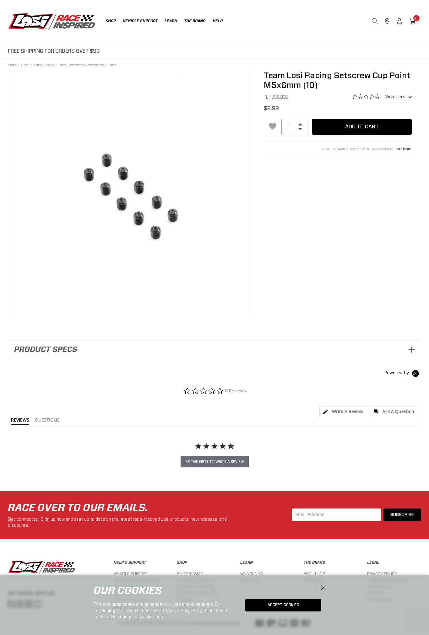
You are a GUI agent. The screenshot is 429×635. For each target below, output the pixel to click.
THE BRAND (314, 562)
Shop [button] (111, 21)
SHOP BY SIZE (190, 573)
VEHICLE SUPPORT (131, 573)
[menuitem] (114, 22)
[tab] (343, 411)
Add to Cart (362, 126)
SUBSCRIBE (402, 515)
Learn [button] (171, 21)
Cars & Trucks (44, 65)
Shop (25, 65)
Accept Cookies (283, 605)
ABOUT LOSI (315, 573)
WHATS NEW (251, 573)
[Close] (323, 588)
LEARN (246, 562)
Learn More (402, 149)
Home (12, 65)
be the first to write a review (214, 461)
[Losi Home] (52, 22)
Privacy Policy (382, 573)
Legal (373, 562)
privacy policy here (147, 616)
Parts (112, 65)
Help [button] (218, 21)
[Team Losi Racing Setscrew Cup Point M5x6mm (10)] (129, 192)
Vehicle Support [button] (140, 21)
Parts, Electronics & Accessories (81, 65)
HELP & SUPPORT (130, 562)
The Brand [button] (195, 21)
